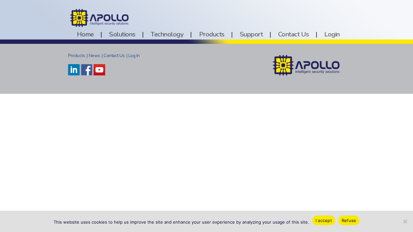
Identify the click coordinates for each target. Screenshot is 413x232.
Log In (134, 56)
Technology (167, 34)
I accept (324, 220)
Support (251, 34)
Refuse (349, 220)
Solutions (122, 34)
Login (332, 34)
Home (85, 34)
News (94, 56)
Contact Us (293, 34)
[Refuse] (405, 221)
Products (212, 34)
